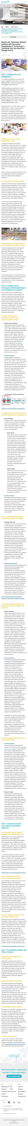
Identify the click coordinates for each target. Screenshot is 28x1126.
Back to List (14, 1056)
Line (9, 1102)
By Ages (20, 1089)
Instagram (14, 1102)
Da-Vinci (17, 1122)
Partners (3, 1094)
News (11, 1089)
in (19, 1102)
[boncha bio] (5, 2)
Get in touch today (14, 1076)
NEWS (7, 27)
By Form (20, 1086)
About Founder (5, 1091)
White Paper (14, 27)
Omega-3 (20, 1094)
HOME (2, 27)
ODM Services (5, 1086)
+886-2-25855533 (8, 1106)
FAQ (11, 1086)
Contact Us (13, 1091)
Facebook (4, 1102)
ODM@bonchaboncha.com (10, 1113)
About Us (4, 1089)
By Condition (21, 1091)
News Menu (13, 37)
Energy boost (22, 1096)
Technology (4, 1096)
